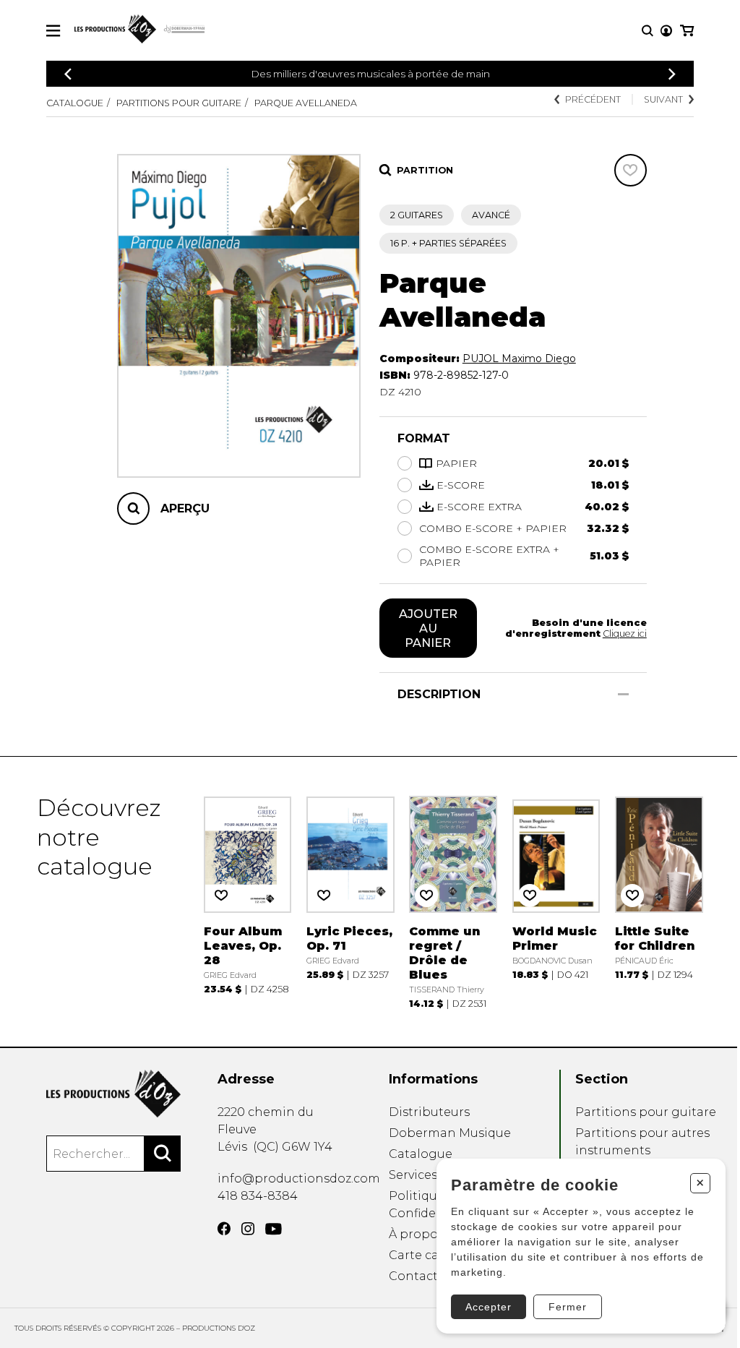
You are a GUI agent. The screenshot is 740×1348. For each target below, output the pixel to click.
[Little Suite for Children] (659, 901)
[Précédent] (68, 74)
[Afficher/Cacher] (623, 694)
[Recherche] (647, 31)
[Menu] (53, 31)
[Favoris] (630, 170)
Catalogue (74, 103)
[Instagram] (247, 1229)
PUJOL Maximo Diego (519, 358)
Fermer (567, 1307)
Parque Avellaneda (305, 103)
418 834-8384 (258, 1196)
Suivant (663, 99)
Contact (413, 1276)
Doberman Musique (450, 1133)
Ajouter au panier (428, 628)
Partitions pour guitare (178, 103)
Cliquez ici (625, 633)
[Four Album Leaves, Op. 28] (248, 901)
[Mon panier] (687, 31)
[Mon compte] (666, 31)
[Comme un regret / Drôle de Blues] (453, 901)
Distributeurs (429, 1112)
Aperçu (185, 508)
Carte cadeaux (432, 1255)
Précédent (593, 99)
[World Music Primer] (556, 901)
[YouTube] (273, 1229)
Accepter (488, 1307)
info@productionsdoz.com (299, 1178)
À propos (416, 1234)
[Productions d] (113, 1093)
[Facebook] (224, 1229)
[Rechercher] (163, 1154)
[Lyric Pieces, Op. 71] (350, 901)
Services (413, 1175)
